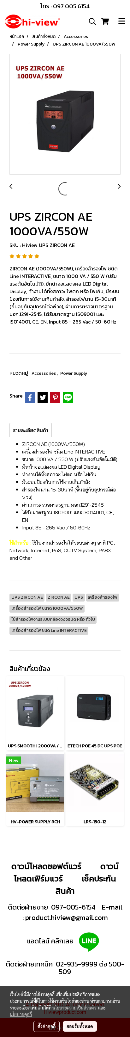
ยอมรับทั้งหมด (80, 1026)
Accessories (44, 373)
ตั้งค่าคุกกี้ (47, 1026)
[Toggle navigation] (122, 21)
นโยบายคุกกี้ (21, 1014)
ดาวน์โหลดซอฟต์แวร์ (46, 866)
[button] (90, 21)
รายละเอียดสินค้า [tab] (30, 430)
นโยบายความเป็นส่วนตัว (74, 1007)
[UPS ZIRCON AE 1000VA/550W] (65, 114)
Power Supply (73, 373)
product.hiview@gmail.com (66, 917)
